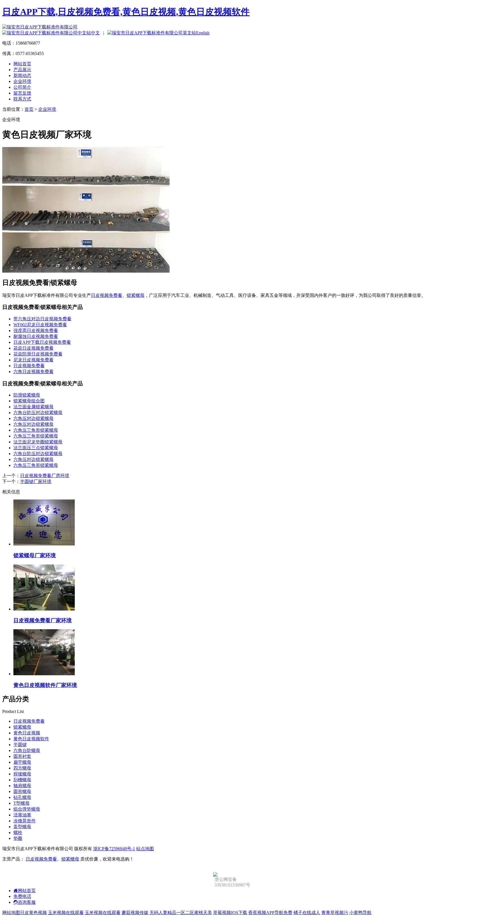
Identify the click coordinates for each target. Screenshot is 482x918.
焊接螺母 (22, 774)
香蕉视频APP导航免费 (270, 912)
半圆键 (20, 744)
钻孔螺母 (22, 797)
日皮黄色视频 (33, 912)
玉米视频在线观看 (66, 912)
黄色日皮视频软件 (31, 738)
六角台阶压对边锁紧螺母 (37, 412)
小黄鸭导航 (360, 912)
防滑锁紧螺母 (26, 395)
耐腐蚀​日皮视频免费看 (35, 336)
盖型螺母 (22, 826)
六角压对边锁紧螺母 (33, 418)
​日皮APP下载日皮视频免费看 (42, 342)
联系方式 (22, 99)
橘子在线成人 (306, 912)
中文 (95, 32)
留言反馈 (22, 93)
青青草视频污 (334, 912)
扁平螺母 (22, 762)
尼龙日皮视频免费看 (33, 359)
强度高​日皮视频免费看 (35, 330)
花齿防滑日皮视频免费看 (37, 354)
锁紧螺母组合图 (29, 400)
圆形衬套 (22, 756)
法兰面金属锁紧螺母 (33, 406)
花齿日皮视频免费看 (33, 348)
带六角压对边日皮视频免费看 (42, 318)
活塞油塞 (22, 815)
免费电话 (22, 896)
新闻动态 (22, 75)
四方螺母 (22, 768)
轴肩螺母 (22, 785)
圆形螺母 (22, 791)
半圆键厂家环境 (35, 481)
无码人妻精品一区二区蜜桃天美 (181, 912)
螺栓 (17, 832)
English (202, 32)
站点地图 (145, 848)
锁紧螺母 (135, 295)
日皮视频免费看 (106, 295)
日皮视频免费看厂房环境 (44, 475)
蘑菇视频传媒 (135, 912)
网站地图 (11, 912)
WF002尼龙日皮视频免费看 (40, 324)
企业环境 (22, 81)
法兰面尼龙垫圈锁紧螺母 (37, 441)
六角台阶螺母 (26, 750)
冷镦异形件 (24, 820)
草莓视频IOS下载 (230, 912)
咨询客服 (27, 902)
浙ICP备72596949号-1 (114, 848)
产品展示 (22, 69)
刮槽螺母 (22, 779)
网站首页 (22, 63)
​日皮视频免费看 (29, 365)
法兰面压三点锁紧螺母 (35, 447)
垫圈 (17, 838)
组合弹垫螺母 (26, 809)
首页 (29, 109)
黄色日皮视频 (26, 732)
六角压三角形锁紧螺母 (35, 430)
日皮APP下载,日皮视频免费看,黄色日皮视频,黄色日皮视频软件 (126, 12)
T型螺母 (21, 803)
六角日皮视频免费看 (33, 371)
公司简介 (22, 87)
